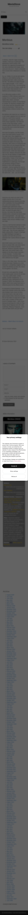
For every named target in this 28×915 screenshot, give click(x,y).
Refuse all (14, 476)
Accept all (14, 466)
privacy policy (17, 461)
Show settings (14, 471)
